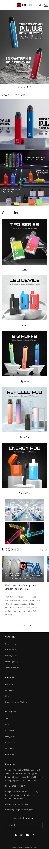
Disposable (10, 742)
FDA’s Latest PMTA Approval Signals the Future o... (21, 587)
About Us (9, 684)
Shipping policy (11, 662)
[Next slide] (35, 87)
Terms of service (12, 667)
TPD (7, 718)
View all (44, 550)
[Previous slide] (14, 87)
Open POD (9, 730)
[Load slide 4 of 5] (27, 86)
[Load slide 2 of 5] (21, 86)
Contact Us (10, 690)
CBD (7, 725)
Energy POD (10, 736)
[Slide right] (30, 625)
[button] (40, 5)
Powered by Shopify (31, 847)
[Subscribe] (39, 825)
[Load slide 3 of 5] (24, 86)
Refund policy (11, 650)
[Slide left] (19, 625)
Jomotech (20, 847)
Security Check (11, 655)
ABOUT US (9, 754)
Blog (7, 696)
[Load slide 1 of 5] (18, 86)
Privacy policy (11, 644)
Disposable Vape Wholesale (16, 702)
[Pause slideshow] (46, 87)
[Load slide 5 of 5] (30, 86)
